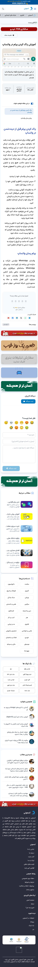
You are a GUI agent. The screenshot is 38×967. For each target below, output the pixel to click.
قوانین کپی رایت (29, 868)
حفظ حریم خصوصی (28, 878)
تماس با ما (30, 849)
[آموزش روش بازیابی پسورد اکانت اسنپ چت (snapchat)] (19, 516)
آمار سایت (31, 857)
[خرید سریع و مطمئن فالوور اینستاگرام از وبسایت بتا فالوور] (19, 528)
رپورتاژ (32, 922)
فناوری (22, 15)
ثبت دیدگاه (29, 401)
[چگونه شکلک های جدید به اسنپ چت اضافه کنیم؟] (19, 540)
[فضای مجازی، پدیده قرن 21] (19, 553)
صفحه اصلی (30, 900)
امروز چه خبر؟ (30, 908)
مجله (32, 904)
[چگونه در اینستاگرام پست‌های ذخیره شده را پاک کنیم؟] (19, 565)
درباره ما (31, 853)
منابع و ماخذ (30, 890)
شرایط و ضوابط (29, 882)
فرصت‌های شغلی (29, 864)
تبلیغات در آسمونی (28, 918)
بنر (33, 929)
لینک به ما (31, 860)
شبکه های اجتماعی (10, 15)
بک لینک (31, 926)
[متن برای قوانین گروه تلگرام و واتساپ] (19, 504)
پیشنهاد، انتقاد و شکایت (26, 886)
